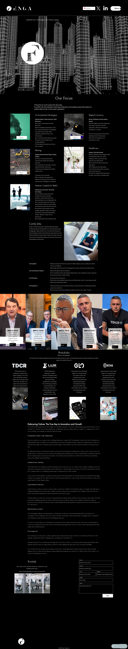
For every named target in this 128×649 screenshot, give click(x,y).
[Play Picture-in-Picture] (46, 591)
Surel (80, 571)
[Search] (98, 8)
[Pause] (16, 591)
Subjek (81, 577)
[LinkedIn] (105, 8)
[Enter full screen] (48, 591)
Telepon (98, 571)
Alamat (81, 565)
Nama (80, 560)
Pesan (80, 583)
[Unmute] (19, 591)
